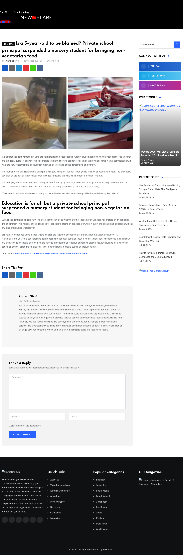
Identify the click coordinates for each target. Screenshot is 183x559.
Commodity (102, 501)
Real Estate (102, 507)
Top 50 (4, 12)
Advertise (55, 496)
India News (101, 523)
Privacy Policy (57, 501)
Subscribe (55, 507)
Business (101, 479)
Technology (102, 485)
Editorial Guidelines (60, 490)
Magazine (55, 518)
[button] (5, 7)
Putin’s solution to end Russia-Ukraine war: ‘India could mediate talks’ (50, 253)
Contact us (55, 512)
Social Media (102, 490)
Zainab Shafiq (11, 61)
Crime (99, 512)
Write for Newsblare (60, 485)
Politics (100, 518)
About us (54, 479)
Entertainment (103, 496)
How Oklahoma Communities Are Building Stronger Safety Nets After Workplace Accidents (159, 189)
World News (102, 529)
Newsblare (108, 549)
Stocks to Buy (21, 12)
